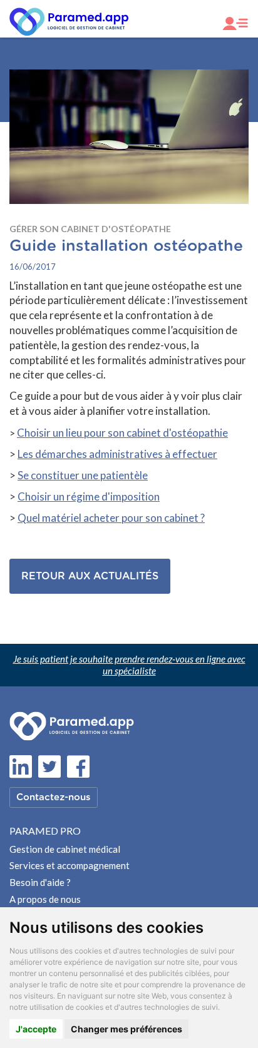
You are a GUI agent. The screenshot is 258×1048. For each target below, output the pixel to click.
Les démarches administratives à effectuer (117, 453)
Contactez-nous (53, 797)
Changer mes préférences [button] (126, 1029)
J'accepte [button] (36, 1029)
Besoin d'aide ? (40, 882)
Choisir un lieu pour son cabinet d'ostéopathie (122, 432)
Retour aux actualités (89, 576)
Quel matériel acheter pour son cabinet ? (111, 517)
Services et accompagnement (69, 865)
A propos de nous (45, 899)
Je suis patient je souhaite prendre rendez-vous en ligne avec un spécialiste (129, 664)
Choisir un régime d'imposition (89, 496)
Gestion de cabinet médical (64, 849)
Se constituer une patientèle (83, 475)
